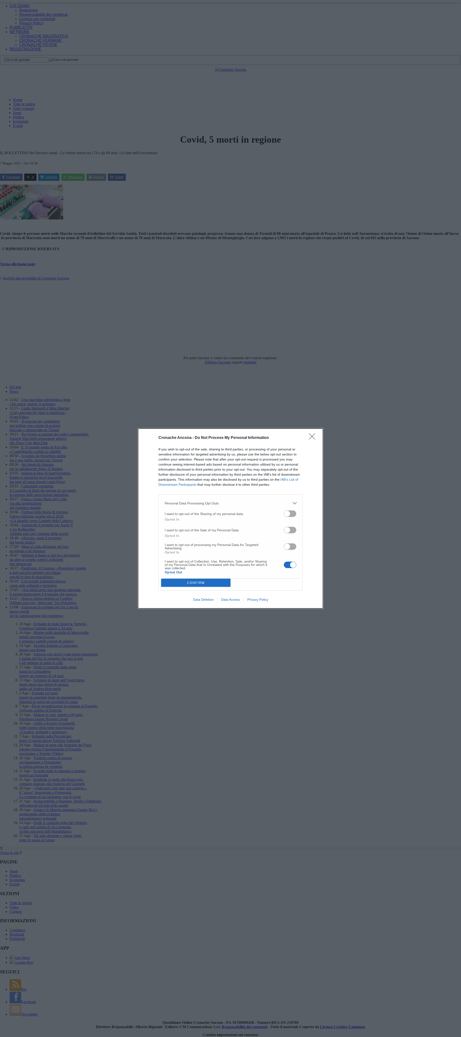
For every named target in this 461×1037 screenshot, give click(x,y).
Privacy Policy (257, 599)
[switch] (290, 513)
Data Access (230, 599)
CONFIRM (196, 583)
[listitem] (230, 503)
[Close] (313, 438)
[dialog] (230, 518)
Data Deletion (203, 599)
